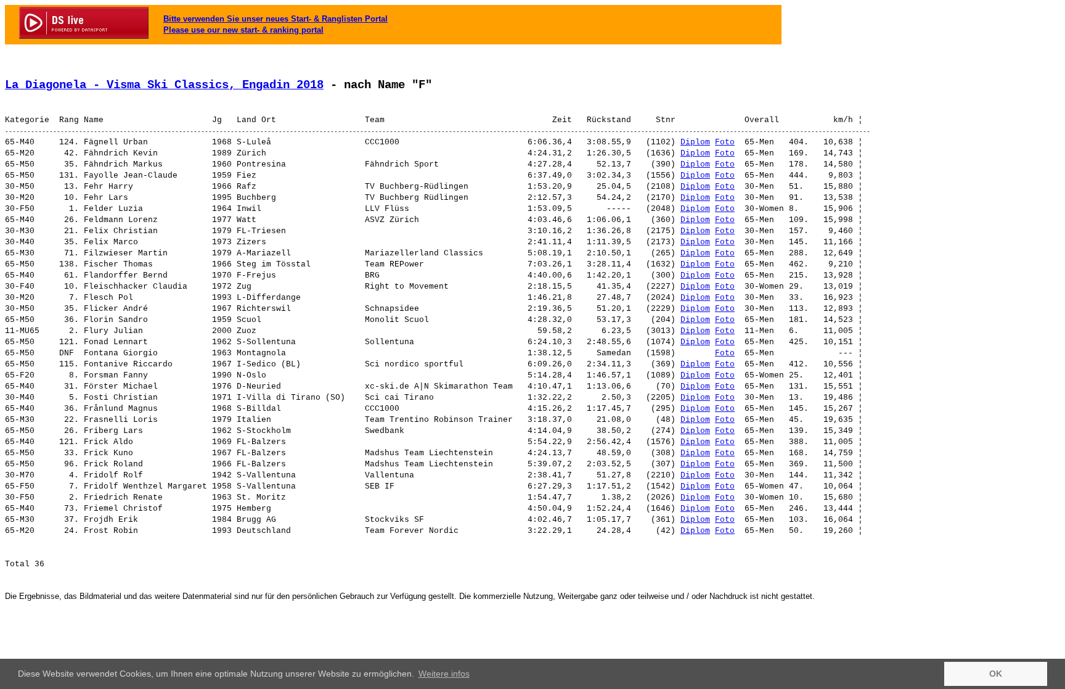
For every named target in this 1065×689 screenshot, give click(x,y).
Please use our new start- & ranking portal (243, 30)
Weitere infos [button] (444, 674)
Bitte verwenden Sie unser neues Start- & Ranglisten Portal (275, 18)
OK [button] (995, 674)
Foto (725, 142)
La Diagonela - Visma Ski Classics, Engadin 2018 (164, 85)
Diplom (695, 142)
